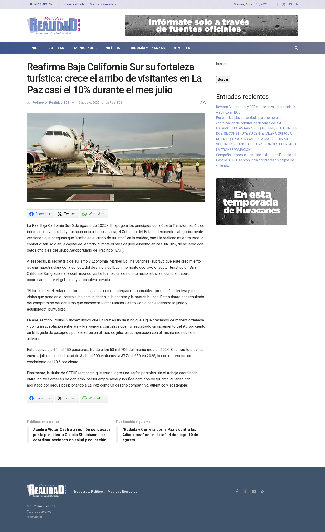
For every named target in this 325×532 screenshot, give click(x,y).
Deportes (181, 48)
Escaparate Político (74, 4)
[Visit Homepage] (53, 25)
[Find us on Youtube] (290, 4)
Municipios (84, 48)
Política (112, 48)
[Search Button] (296, 48)
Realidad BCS (46, 506)
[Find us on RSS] (296, 4)
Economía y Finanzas (146, 48)
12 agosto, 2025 (88, 102)
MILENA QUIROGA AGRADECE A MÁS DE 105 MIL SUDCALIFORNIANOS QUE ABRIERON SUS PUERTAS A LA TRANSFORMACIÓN (256, 144)
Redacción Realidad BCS (50, 102)
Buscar (221, 64)
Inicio (36, 48)
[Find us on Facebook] (278, 4)
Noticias (56, 48)
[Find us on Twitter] (284, 4)
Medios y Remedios (103, 4)
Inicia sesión (43, 4)
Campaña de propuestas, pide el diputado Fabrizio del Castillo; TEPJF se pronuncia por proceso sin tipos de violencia (256, 160)
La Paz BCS (114, 102)
